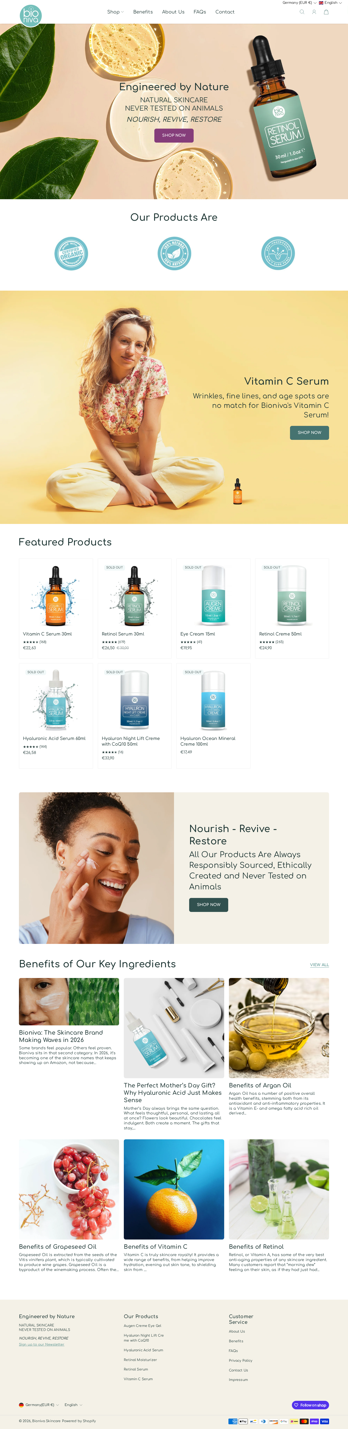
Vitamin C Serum (138, 1379)
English (71, 1405)
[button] (115, 11)
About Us (173, 11)
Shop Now (174, 135)
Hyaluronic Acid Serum (143, 1350)
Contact (225, 11)
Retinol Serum (136, 1369)
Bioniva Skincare (46, 1421)
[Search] (302, 12)
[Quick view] (83, 623)
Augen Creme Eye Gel (142, 1326)
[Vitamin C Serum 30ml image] (56, 596)
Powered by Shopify (79, 1421)
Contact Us (238, 1370)
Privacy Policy (241, 1360)
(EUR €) (40, 1405)
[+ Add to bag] (83, 613)
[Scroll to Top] (337, 1409)
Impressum (238, 1380)
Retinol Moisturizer (140, 1360)
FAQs (200, 11)
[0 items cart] (326, 12)
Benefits (143, 11)
